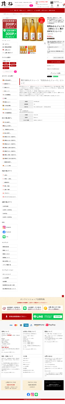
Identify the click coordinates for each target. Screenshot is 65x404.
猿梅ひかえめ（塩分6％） (10, 140)
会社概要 (5, 281)
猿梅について (22, 10)
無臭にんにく (7, 101)
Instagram (8, 227)
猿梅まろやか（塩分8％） (10, 136)
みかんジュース (7, 109)
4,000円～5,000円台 (7, 217)
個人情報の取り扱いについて (9, 288)
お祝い (5, 175)
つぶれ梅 (13, 63)
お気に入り (7, 50)
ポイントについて (7, 274)
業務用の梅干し (7, 162)
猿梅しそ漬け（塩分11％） (10, 154)
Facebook (8, 232)
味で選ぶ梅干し (7, 80)
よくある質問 (37, 10)
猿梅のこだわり (6, 253)
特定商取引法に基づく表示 (9, 285)
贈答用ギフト (7, 83)
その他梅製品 (7, 94)
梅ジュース (6, 91)
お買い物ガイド (9, 52)
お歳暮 (6, 63)
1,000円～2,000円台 (7, 209)
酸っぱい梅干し (7, 125)
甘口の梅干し (7, 122)
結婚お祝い (6, 182)
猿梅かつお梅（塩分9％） (10, 147)
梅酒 (5, 98)
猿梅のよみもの (26, 364)
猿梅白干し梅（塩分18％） (10, 158)
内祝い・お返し (7, 178)
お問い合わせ (44, 10)
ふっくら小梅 (7, 165)
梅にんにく (6, 68)
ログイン (7, 44)
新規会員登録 (8, 47)
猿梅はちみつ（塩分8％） (10, 144)
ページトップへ (63, 296)
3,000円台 (5, 213)
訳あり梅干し (7, 133)
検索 (31, 5)
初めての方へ (25, 360)
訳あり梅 (6, 65)
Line (7, 236)
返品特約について (50, 65)
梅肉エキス (13, 65)
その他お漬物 (7, 105)
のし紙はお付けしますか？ (53, 47)
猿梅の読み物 (52, 10)
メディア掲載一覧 (7, 264)
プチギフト (6, 193)
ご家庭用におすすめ (9, 129)
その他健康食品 (7, 112)
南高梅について (6, 257)
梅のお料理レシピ (7, 261)
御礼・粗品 (6, 186)
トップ (11, 10)
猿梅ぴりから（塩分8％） (10, 151)
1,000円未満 (5, 206)
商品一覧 (16, 10)
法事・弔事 (6, 189)
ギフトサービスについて (10, 196)
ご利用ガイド (30, 10)
